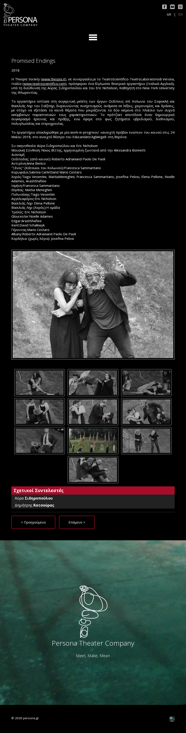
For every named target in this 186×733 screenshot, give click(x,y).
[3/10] (146, 382)
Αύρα (34, 498)
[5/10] (93, 411)
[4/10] (40, 411)
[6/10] (146, 411)
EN (180, 14)
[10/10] (93, 469)
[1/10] (40, 382)
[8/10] (93, 440)
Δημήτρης (34, 505)
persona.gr (31, 718)
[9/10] (146, 440)
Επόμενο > (77, 522)
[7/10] (40, 440)
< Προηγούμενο (33, 522)
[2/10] (93, 382)
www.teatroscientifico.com (44, 83)
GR (169, 14)
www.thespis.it (53, 79)
